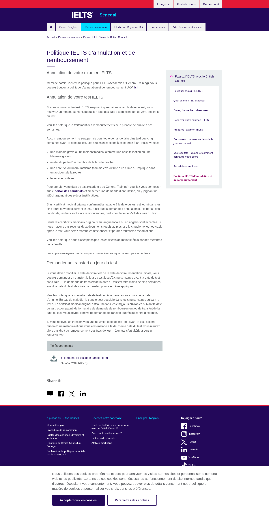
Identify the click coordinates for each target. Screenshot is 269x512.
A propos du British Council (63, 418)
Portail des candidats (185, 166)
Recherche (220, 5)
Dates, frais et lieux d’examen (190, 110)
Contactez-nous (186, 4)
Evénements (157, 27)
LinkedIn (193, 449)
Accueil (51, 27)
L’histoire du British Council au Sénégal (64, 445)
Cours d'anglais (68, 27)
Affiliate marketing (101, 443)
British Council (57, 15)
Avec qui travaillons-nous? (106, 433)
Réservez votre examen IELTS (191, 119)
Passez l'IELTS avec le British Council (194, 78)
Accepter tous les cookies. (78, 500)
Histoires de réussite (103, 438)
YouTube (193, 457)
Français (162, 4)
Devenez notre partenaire (106, 418)
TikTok (192, 465)
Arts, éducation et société (187, 27)
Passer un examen (96, 27)
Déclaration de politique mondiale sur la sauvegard (66, 453)
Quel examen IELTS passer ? (190, 100)
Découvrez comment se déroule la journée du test (193, 141)
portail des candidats (69, 191)
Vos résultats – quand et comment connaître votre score (193, 154)
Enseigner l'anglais (147, 418)
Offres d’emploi (55, 425)
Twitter (192, 441)
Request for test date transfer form (86, 357)
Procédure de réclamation (62, 430)
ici (135, 87)
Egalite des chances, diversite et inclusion (65, 437)
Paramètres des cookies (132, 500)
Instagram (194, 433)
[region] (134, 489)
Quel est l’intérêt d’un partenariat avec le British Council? (110, 427)
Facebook (194, 426)
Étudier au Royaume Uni (128, 27)
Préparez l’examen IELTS (188, 129)
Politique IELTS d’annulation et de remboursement (192, 178)
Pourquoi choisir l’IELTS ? (188, 90)
